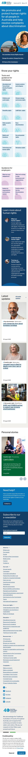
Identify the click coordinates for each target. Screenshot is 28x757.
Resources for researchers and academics (11, 627)
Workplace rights (20, 148)
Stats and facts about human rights (12, 630)
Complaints (6, 665)
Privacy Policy (20, 748)
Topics (5, 599)
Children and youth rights (6, 99)
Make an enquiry (7, 668)
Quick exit (16, 3)
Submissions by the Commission (12, 597)
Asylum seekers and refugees (20, 85)
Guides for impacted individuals (11, 578)
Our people (6, 552)
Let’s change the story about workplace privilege (13, 324)
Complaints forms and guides (11, 681)
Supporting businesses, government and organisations (13, 594)
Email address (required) (10, 530)
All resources (6, 639)
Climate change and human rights (20, 99)
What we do (6, 550)
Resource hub (7, 636)
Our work (5, 567)
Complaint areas (7, 679)
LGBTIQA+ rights (20, 110)
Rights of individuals (8, 614)
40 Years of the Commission (10, 62)
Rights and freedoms (5, 136)
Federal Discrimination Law (10, 576)
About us (5, 547)
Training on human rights (15, 261)
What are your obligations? (6, 175)
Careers (5, 561)
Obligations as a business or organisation (11, 611)
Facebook (8, 691)
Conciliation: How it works (10, 674)
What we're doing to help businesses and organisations (20, 177)
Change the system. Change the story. (12, 58)
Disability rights (6, 110)
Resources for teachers (9, 622)
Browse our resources (9, 643)
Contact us (7, 504)
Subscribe (7, 537)
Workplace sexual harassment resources (11, 661)
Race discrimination (20, 124)
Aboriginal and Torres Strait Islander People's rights (7, 87)
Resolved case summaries (10, 677)
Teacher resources (8, 655)
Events (5, 554)
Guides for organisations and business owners (6, 191)
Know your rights (8, 605)
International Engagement (10, 601)
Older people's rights (6, 124)
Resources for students (9, 624)
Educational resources (9, 620)
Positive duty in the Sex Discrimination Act (20, 191)
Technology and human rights (6, 148)
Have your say (7, 580)
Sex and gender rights (20, 136)
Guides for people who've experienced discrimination (13, 646)
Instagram (8, 698)
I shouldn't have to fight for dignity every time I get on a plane (12, 366)
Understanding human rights (16, 238)
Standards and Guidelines (10, 591)
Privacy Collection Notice (10, 683)
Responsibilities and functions (11, 589)
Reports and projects (9, 586)
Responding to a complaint (10, 672)
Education (6, 617)
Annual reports (7, 569)
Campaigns (6, 571)
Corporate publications (9, 573)
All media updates (18, 297)
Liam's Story (8, 459)
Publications (6, 584)
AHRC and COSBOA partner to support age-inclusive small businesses (13, 407)
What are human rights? (15, 219)
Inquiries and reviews (9, 582)
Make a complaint (8, 670)
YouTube (8, 694)
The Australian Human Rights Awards (12, 54)
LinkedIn (8, 702)
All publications (7, 641)
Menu (23, 3)
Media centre (6, 559)
